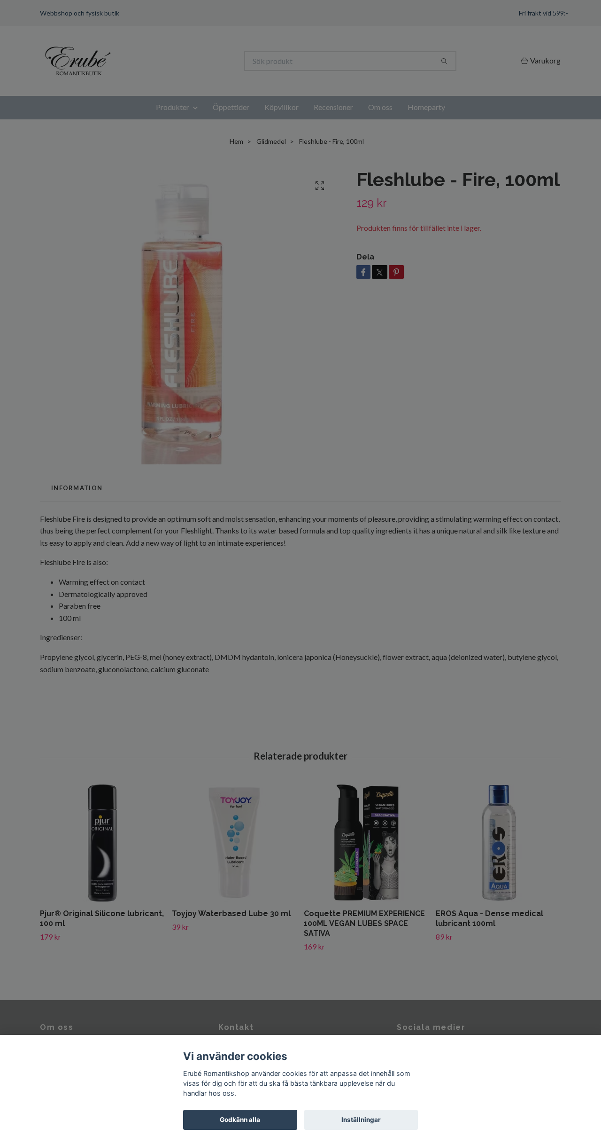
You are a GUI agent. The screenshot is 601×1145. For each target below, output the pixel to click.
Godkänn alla (240, 1119)
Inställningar (361, 1119)
